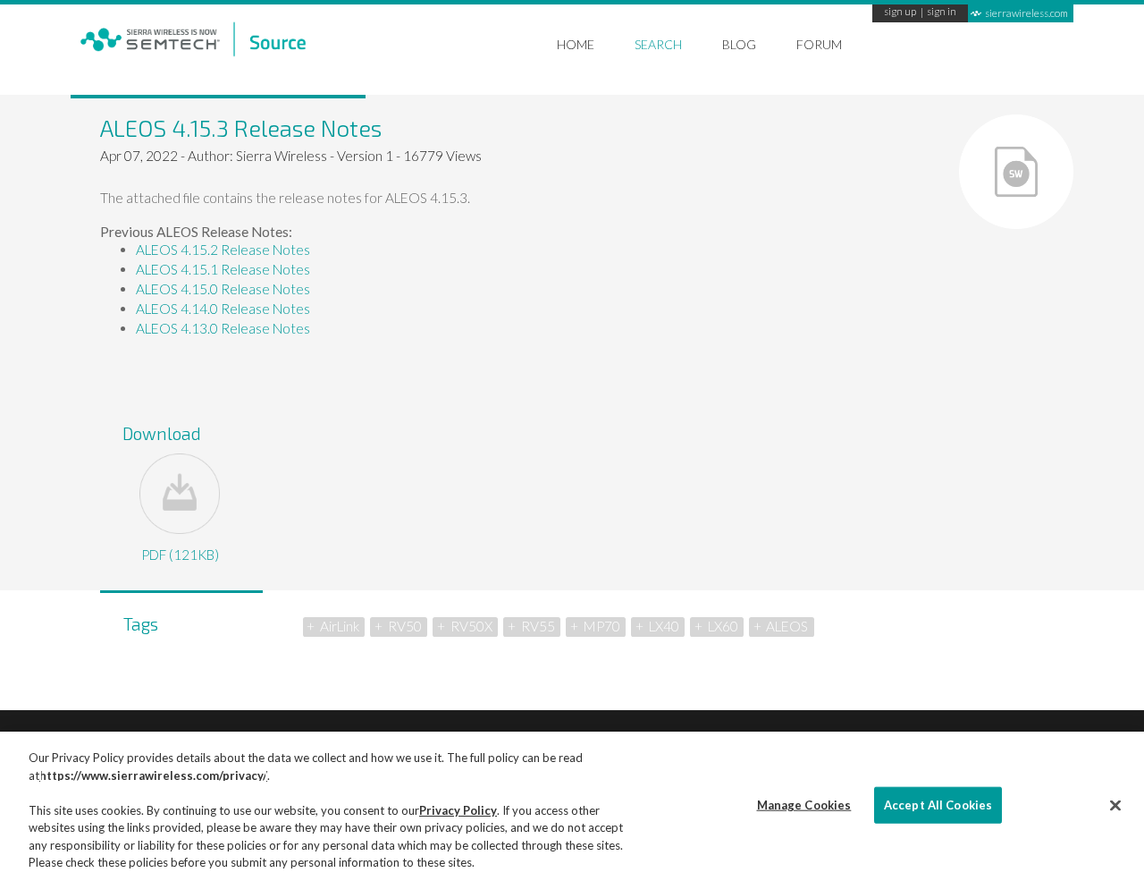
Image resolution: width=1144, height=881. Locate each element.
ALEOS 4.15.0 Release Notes (223, 289)
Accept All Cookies (938, 804)
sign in (941, 12)
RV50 (405, 626)
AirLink (339, 626)
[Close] (1115, 805)
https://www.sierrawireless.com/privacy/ (153, 775)
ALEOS (787, 626)
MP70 (602, 626)
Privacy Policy (458, 810)
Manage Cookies (804, 804)
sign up (900, 12)
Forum (819, 44)
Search (658, 44)
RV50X (471, 626)
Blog (739, 44)
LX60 (723, 626)
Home (575, 44)
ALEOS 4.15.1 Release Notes (223, 269)
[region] (572, 806)
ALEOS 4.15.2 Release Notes (223, 249)
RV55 (538, 626)
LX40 (664, 626)
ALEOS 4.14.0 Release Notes (223, 309)
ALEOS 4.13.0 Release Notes (223, 328)
